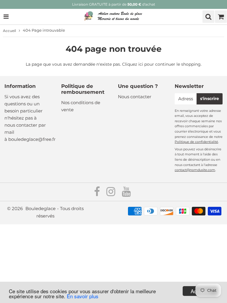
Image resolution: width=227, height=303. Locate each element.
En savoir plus (82, 296)
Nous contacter (134, 96)
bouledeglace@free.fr (32, 139)
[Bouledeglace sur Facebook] (98, 193)
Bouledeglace (40, 208)
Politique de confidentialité (196, 142)
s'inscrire (209, 98)
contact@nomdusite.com (195, 170)
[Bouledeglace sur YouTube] (126, 193)
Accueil (9, 30)
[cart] (221, 16)
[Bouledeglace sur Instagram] (111, 193)
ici (140, 64)
